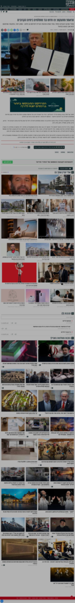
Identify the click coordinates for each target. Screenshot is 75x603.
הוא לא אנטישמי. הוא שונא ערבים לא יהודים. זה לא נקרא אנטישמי (51, 331)
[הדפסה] (8, 30)
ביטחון (63, 12)
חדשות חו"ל (58, 12)
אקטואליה (69, 12)
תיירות (20, 9)
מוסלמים (63, 152)
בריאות (34, 9)
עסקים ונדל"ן (13, 9)
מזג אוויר (51, 12)
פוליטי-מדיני (56, 9)
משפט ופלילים (47, 9)
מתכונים (6, 9)
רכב (25, 9)
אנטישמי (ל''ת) (67, 325)
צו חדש (56, 152)
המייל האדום (6, 6)
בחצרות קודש (64, 9)
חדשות (72, 9)
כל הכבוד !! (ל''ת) (66, 336)
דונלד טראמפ (70, 152)
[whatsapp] (11, 30)
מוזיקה (40, 9)
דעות (29, 9)
